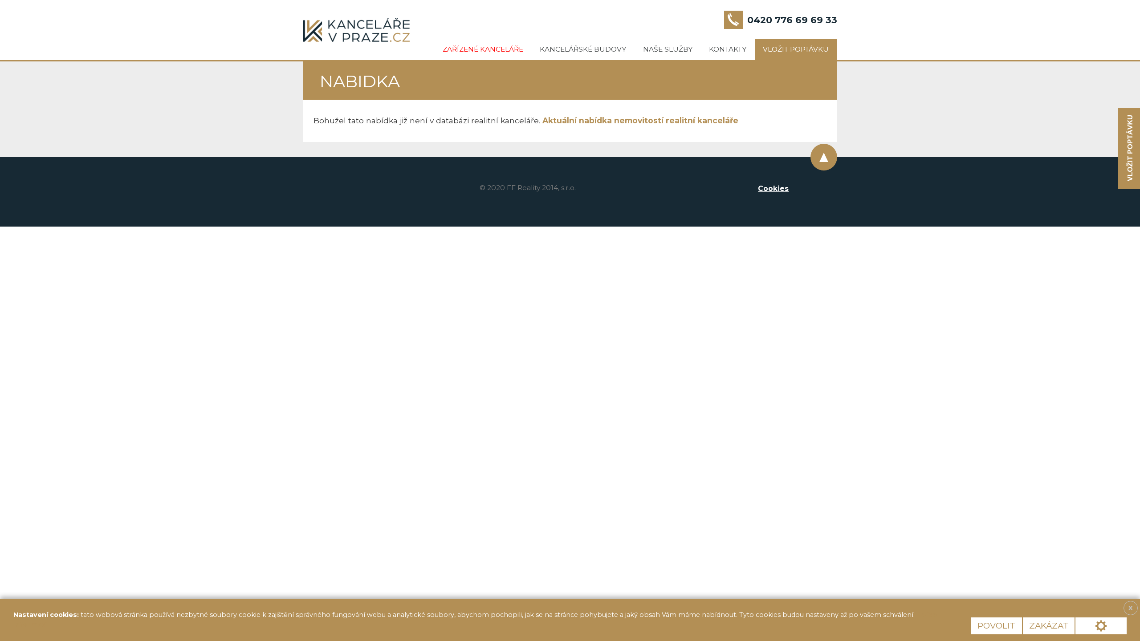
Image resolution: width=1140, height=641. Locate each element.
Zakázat (1049, 626)
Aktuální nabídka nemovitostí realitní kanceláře (640, 120)
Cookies (773, 188)
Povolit (996, 626)
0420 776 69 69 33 (792, 19)
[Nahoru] (823, 157)
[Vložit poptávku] (1129, 148)
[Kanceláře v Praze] (356, 30)
